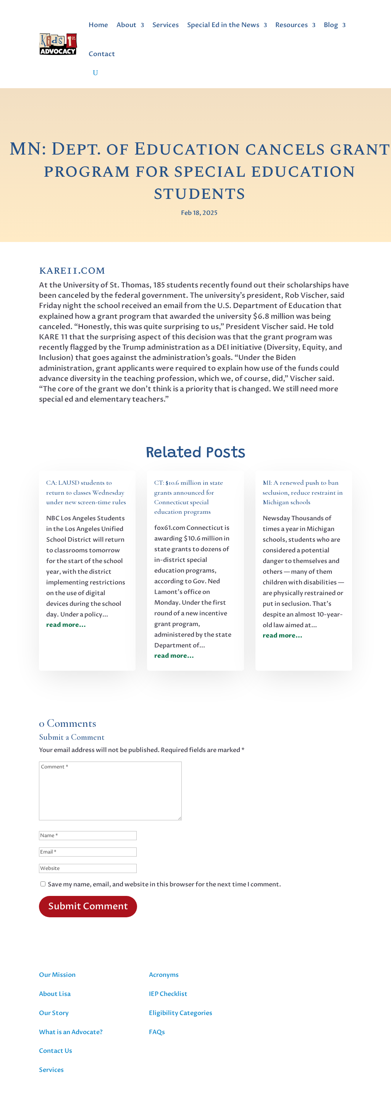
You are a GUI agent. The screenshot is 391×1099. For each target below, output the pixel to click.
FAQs (157, 1032)
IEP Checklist (168, 994)
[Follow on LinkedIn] (297, 976)
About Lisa (55, 994)
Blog (331, 25)
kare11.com (72, 270)
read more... (66, 625)
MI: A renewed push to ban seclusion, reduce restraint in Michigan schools (303, 492)
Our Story (54, 1013)
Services (165, 25)
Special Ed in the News (223, 25)
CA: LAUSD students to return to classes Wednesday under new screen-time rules (86, 492)
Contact (102, 54)
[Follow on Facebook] (265, 976)
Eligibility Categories (180, 1013)
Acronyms (164, 975)
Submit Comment (88, 906)
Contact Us (55, 1051)
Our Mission (57, 975)
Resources (291, 25)
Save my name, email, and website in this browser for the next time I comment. (164, 884)
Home (98, 25)
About (126, 25)
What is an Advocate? (71, 1032)
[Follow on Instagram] (281, 976)
